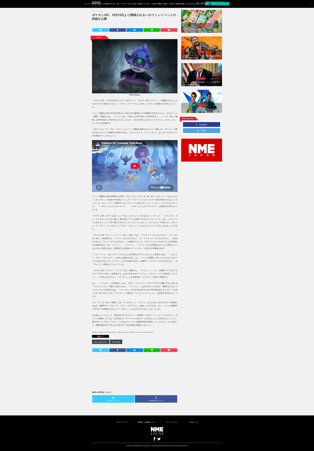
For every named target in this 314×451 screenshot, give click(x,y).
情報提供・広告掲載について (146, 422)
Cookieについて (194, 422)
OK (207, 4)
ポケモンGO (116, 342)
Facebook (202, 124)
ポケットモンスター (100, 342)
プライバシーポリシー (172, 422)
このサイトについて (121, 422)
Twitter (202, 130)
